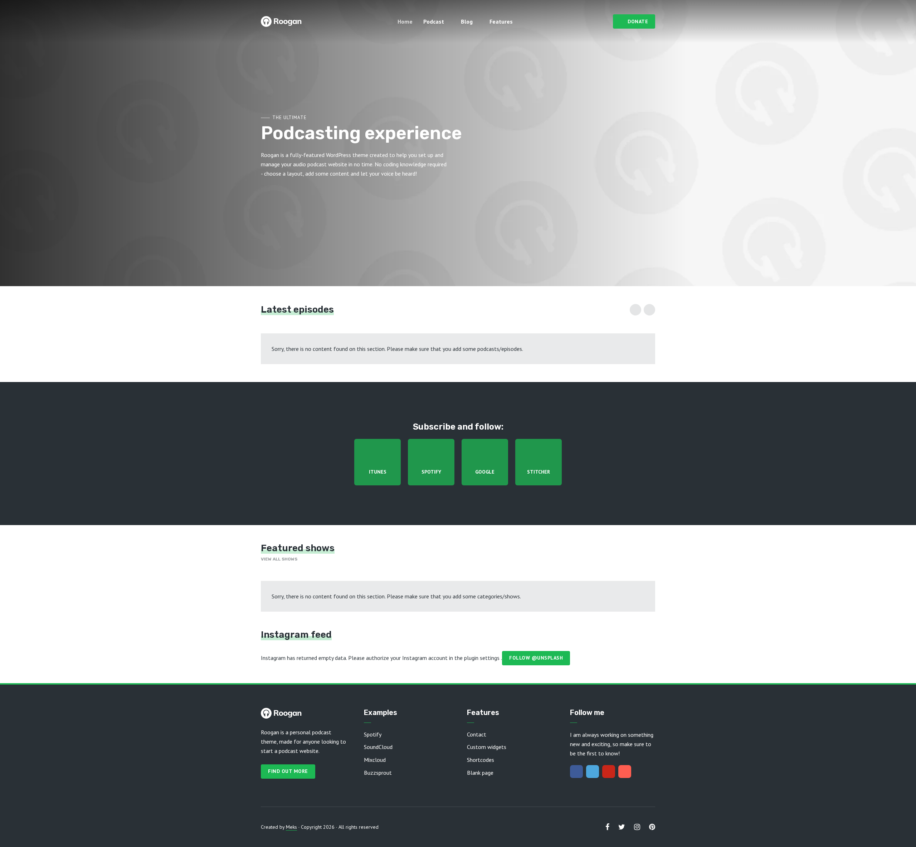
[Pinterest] (608, 771)
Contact (476, 734)
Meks (291, 827)
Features (501, 21)
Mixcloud (375, 759)
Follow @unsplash (536, 658)
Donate (638, 21)
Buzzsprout (378, 772)
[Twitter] (592, 771)
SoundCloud (378, 746)
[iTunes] (624, 771)
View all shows (279, 559)
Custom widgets (486, 746)
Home (405, 21)
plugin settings (482, 657)
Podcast (433, 21)
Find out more (288, 771)
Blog (467, 21)
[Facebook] (576, 771)
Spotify (372, 734)
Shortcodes (480, 759)
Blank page (480, 772)
